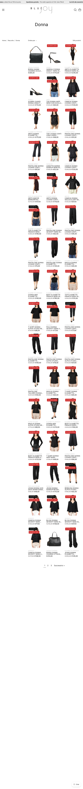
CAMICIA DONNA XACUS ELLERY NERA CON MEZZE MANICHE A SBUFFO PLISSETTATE (73, 199)
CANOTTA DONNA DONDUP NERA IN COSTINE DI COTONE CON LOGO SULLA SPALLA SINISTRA (54, 166)
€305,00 (31, 73)
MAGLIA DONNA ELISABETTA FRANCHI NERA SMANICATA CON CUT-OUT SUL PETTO (71, 263)
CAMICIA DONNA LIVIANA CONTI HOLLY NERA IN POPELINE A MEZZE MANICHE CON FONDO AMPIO (72, 166)
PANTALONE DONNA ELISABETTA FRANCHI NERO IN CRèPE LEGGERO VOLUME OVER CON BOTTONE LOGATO (54, 263)
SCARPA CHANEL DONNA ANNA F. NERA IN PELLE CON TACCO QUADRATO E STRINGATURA (36, 102)
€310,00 (49, 556)
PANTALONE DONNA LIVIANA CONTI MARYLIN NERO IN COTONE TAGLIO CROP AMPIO (72, 456)
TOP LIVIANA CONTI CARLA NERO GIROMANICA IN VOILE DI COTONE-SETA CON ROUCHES (54, 134)
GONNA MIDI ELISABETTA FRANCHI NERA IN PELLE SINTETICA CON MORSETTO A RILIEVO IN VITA (53, 424)
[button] (75, 9)
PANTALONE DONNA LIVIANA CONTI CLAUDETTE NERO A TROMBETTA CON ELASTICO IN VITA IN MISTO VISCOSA (36, 263)
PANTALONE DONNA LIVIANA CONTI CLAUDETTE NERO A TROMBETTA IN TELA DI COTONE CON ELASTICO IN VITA (36, 166)
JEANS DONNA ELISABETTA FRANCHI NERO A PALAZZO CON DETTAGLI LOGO (71, 553)
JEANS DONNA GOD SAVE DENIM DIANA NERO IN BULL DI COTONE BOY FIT (35, 489)
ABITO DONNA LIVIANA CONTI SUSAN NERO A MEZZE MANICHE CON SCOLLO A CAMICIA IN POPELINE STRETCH (53, 199)
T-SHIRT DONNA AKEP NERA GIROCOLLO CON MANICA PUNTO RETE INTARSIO (52, 456)
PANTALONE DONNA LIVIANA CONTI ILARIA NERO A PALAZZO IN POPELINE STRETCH (72, 231)
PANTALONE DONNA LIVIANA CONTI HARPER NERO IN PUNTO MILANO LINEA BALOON (72, 134)
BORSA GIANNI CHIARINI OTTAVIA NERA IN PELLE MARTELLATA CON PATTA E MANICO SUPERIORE (53, 553)
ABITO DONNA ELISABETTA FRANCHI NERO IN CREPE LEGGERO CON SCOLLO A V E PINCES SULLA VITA (35, 134)
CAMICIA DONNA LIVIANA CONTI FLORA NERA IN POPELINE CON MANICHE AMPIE (71, 102)
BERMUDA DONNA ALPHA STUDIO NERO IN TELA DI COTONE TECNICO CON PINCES (72, 489)
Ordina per (31, 40)
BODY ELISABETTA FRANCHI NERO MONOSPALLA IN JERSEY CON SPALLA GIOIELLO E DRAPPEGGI (73, 424)
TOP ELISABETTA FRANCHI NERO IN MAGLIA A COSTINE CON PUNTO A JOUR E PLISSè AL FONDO (72, 295)
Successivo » (59, 565)
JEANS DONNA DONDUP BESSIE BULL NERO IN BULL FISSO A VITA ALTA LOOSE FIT (53, 489)
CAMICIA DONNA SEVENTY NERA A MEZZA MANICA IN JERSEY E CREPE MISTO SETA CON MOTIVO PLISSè (35, 553)
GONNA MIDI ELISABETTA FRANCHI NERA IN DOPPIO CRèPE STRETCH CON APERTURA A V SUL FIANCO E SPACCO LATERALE (35, 295)
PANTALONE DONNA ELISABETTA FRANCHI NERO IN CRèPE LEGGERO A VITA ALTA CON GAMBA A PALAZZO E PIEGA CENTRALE (36, 360)
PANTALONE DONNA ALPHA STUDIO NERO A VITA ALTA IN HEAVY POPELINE (54, 360)
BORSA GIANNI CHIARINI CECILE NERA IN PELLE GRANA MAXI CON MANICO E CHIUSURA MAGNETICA (35, 70)
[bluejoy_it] (41, 10)
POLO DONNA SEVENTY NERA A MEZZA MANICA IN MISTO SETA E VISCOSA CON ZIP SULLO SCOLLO (53, 327)
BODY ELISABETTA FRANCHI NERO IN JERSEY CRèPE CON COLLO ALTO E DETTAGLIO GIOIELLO (53, 295)
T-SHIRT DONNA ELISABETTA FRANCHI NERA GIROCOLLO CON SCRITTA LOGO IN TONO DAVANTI (71, 392)
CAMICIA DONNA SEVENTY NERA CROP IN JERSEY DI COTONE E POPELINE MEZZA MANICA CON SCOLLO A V (36, 521)
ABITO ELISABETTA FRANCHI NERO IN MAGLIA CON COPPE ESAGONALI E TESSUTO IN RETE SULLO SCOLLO (72, 70)
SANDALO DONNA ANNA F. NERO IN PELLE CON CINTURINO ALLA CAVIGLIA (53, 70)
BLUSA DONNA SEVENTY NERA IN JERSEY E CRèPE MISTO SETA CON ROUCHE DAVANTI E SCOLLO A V (72, 521)
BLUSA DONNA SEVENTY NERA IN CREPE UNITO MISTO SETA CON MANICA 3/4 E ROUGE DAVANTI (54, 521)
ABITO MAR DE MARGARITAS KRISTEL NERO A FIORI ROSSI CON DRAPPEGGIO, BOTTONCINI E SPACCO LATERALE (35, 199)
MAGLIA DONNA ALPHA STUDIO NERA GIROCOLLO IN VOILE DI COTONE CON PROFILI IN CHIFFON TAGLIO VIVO (36, 424)
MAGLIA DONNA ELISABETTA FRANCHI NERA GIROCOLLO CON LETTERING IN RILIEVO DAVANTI (52, 392)
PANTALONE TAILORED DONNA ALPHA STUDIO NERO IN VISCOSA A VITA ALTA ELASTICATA (35, 392)
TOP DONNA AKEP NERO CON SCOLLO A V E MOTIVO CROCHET (53, 102)
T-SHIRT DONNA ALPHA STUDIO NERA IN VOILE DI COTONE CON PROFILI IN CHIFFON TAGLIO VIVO (36, 327)
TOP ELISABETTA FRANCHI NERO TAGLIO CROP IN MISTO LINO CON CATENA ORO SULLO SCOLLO (36, 231)
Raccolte (11, 40)
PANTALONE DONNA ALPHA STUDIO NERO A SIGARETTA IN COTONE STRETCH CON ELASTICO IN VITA (72, 360)
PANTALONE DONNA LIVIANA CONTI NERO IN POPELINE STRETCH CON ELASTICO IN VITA (72, 327)
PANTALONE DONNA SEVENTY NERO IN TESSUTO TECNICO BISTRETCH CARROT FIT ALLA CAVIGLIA (54, 231)
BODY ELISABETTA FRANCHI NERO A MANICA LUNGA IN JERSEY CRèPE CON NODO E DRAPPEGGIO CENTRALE (35, 456)
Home (4, 40)
